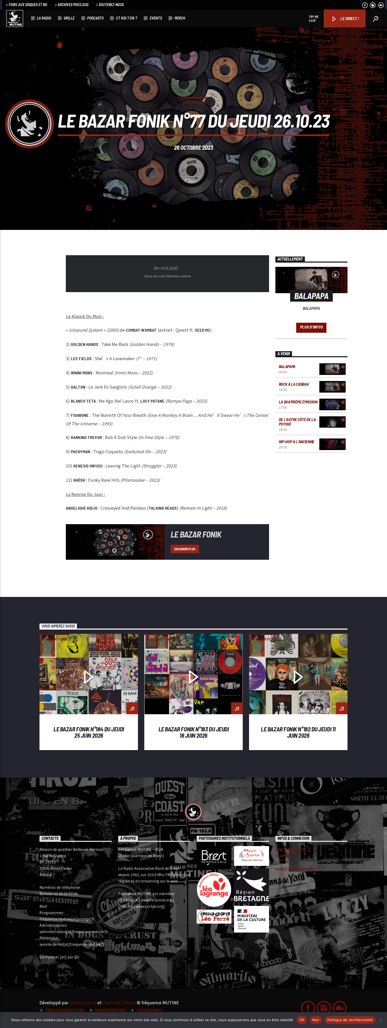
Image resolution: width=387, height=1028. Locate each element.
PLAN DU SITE (286, 856)
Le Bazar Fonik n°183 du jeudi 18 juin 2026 (193, 732)
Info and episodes (311, 328)
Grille (69, 18)
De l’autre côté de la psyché (297, 422)
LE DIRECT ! (349, 18)
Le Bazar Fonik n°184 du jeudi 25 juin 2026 (88, 732)
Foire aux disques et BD (28, 4)
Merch (180, 18)
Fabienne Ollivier (119, 1002)
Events (156, 18)
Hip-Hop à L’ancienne (297, 441)
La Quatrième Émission (298, 401)
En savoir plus (184, 549)
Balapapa (287, 366)
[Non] (380, 1020)
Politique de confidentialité (350, 1020)
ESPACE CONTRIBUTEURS (295, 869)
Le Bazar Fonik (193, 102)
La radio (44, 18)
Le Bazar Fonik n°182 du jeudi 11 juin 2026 (298, 732)
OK (301, 1020)
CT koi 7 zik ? (126, 18)
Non (315, 1020)
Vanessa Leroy (82, 1002)
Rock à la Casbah (294, 384)
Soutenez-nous (111, 4)
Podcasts (95, 18)
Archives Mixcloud (73, 4)
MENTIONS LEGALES (291, 849)
